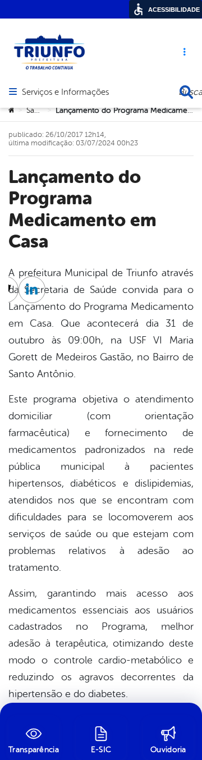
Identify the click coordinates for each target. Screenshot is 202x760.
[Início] (11, 110)
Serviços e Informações (65, 92)
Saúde (37, 110)
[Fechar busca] (186, 92)
